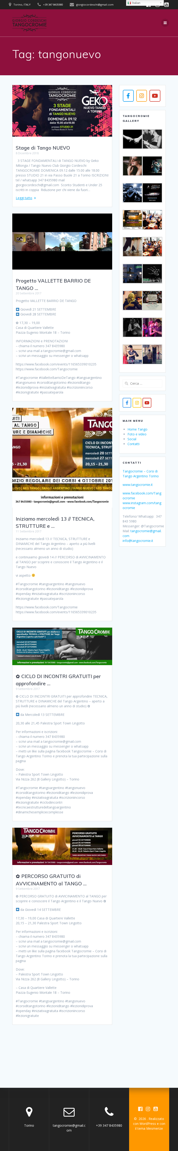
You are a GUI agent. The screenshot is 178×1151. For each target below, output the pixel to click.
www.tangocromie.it (138, 484)
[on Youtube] (154, 95)
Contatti (133, 444)
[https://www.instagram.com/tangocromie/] (137, 402)
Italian (135, 3)
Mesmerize (154, 1128)
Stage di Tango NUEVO (43, 148)
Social (131, 439)
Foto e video (136, 434)
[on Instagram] (141, 95)
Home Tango (137, 429)
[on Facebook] (128, 95)
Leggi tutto (24, 198)
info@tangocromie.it (138, 540)
